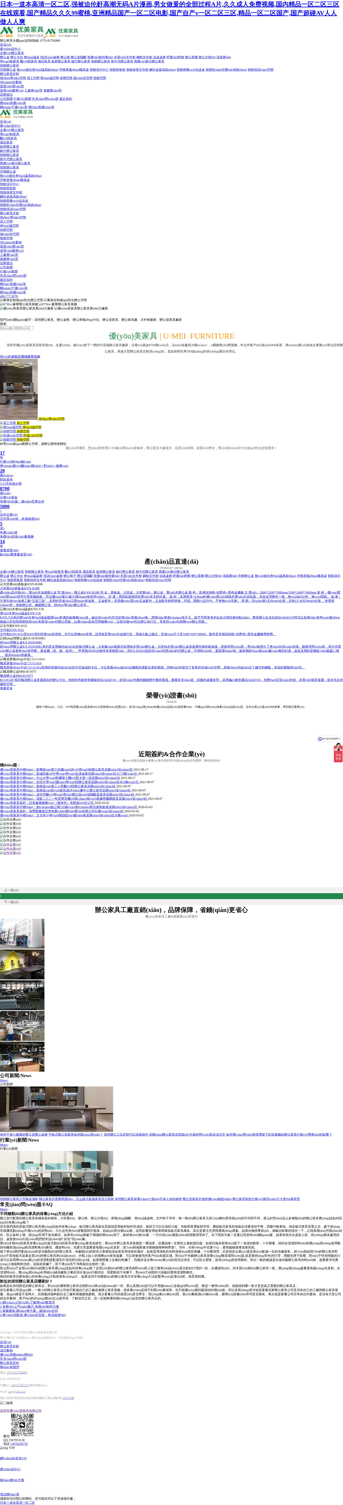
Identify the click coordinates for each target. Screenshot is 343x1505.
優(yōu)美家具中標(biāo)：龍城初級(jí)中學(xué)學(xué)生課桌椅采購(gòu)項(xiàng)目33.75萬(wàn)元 (69, 773)
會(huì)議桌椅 (33, 576)
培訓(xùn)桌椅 (50, 57)
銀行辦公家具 (80, 61)
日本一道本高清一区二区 (17, 1502)
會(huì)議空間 (49, 78)
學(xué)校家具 (9, 61)
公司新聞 (6, 99)
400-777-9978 (9, 296)
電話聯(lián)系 (9, 1494)
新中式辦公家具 (122, 61)
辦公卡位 (16, 57)
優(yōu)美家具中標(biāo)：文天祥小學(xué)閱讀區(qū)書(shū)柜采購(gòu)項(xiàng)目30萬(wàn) (64, 815)
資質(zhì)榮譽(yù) (12, 90)
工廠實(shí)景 (33, 90)
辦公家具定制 (9, 74)
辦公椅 (65, 57)
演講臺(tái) (223, 57)
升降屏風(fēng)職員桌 (74, 69)
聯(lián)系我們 (9, 1367)
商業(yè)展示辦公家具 (149, 61)
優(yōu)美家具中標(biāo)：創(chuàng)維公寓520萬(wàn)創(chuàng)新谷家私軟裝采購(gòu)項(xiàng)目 (69, 807)
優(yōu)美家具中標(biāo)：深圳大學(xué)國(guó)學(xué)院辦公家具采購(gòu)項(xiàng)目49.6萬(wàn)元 (70, 782)
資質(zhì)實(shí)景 (12, 86)
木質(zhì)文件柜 (125, 57)
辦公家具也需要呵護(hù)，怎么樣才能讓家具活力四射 (76, 1199)
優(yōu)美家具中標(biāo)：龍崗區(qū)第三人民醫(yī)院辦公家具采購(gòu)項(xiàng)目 (58, 786)
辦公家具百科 (9, 1363)
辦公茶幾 (191, 57)
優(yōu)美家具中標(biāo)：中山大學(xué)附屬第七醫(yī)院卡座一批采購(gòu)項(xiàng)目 (60, 778)
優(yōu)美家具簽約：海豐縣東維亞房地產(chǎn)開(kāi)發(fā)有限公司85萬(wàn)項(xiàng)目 (62, 811)
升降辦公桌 (8, 69)
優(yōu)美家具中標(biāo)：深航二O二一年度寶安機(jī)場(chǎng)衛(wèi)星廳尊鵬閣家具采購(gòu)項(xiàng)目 (74, 798)
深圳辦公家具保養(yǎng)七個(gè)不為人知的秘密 (148, 1199)
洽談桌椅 (159, 57)
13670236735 (19, 1444)
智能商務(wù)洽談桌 (191, 69)
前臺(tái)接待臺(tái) (100, 57)
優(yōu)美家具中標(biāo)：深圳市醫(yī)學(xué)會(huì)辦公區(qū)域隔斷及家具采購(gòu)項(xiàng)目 (67, 794)
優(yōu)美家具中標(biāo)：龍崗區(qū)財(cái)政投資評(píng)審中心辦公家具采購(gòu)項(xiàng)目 (65, 790)
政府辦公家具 (60, 61)
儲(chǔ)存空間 (82, 78)
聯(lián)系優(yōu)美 (13, 103)
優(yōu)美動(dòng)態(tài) (16, 1354)
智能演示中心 (99, 69)
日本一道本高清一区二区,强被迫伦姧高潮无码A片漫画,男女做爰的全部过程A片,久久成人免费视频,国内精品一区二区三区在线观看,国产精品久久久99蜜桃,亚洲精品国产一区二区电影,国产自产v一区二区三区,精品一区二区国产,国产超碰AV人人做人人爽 (169, 13)
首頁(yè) (5, 44)
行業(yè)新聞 (22, 99)
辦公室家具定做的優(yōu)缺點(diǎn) (207, 1199)
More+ (4, 1080)
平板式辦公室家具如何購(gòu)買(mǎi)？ (75, 1134)
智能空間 (99, 78)
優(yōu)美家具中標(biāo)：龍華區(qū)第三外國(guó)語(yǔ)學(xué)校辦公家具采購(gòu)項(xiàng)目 (67, 769)
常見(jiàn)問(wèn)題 (45, 99)
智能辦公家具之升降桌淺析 (19, 1199)
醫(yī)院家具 (29, 61)
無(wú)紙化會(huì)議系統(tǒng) (37, 69)
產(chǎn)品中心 (10, 49)
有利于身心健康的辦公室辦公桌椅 (24, 1134)
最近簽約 (65, 99)
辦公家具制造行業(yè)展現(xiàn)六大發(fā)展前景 (266, 1199)
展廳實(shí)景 (52, 90)
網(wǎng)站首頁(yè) (13, 1458)
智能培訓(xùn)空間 (261, 69)
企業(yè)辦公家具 (12, 53)
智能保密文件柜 (137, 69)
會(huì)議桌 (31, 57)
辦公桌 (5, 57)
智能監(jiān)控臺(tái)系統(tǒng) (226, 69)
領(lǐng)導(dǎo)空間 (13, 78)
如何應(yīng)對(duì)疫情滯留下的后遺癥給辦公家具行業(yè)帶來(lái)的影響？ (279, 1134)
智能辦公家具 (100, 61)
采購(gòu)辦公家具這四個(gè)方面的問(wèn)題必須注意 (187, 1134)
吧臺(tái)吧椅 (175, 57)
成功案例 (6, 1350)
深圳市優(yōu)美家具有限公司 (21, 1410)
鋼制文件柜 (144, 57)
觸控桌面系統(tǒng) (162, 69)
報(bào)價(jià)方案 (12, 1480)
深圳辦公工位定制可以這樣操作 (126, 1134)
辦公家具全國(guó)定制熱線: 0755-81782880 (30, 40)
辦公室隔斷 (79, 57)
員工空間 (33, 78)
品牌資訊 (6, 94)
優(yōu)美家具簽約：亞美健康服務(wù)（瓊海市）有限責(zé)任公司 (47, 803)
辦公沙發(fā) (207, 57)
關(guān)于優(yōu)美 (14, 107)
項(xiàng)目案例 (11, 82)
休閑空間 (66, 78)
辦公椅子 (70, 576)
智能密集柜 (117, 69)
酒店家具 (44, 61)
